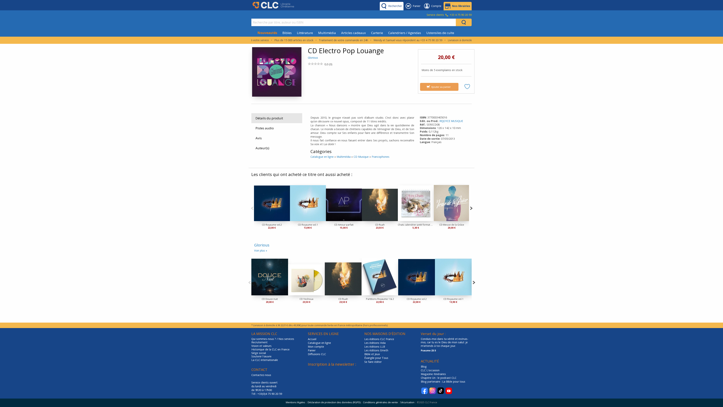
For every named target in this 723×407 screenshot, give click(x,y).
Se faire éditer (373, 362)
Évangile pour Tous (376, 358)
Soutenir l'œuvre (261, 356)
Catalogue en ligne (322, 156)
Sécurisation (407, 402)
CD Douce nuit (270, 299)
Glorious (313, 57)
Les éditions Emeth (376, 350)
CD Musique (361, 156)
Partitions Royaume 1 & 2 (380, 299)
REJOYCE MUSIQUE (451, 121)
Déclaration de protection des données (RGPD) (334, 402)
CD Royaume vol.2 (272, 224)
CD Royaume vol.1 (308, 224)
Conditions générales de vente (380, 402)
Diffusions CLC (317, 354)
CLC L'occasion (430, 370)
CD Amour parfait (343, 224)
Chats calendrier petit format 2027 (416, 224)
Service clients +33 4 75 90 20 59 (449, 15)
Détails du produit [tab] (269, 118)
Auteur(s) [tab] (262, 148)
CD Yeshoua (306, 299)
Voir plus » (260, 250)
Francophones (380, 156)
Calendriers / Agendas (404, 33)
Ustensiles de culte (440, 33)
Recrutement (259, 342)
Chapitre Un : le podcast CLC (438, 378)
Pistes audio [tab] (264, 128)
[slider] (315, 63)
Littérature (305, 33)
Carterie (377, 33)
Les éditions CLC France (379, 339)
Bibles (287, 33)
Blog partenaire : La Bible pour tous (443, 381)
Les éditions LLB (374, 346)
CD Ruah (380, 224)
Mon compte (316, 346)
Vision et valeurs (261, 346)
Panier (312, 350)
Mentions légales (295, 402)
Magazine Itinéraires (433, 374)
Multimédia (327, 33)
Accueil (312, 339)
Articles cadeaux (353, 33)
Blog (424, 366)
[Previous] (252, 207)
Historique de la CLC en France (270, 349)
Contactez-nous (261, 375)
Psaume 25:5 (428, 350)
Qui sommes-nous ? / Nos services (272, 339)
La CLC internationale (264, 360)
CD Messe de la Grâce (451, 224)
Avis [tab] (258, 138)
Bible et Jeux (372, 354)
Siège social (258, 353)
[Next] (471, 207)
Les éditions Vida (375, 343)
